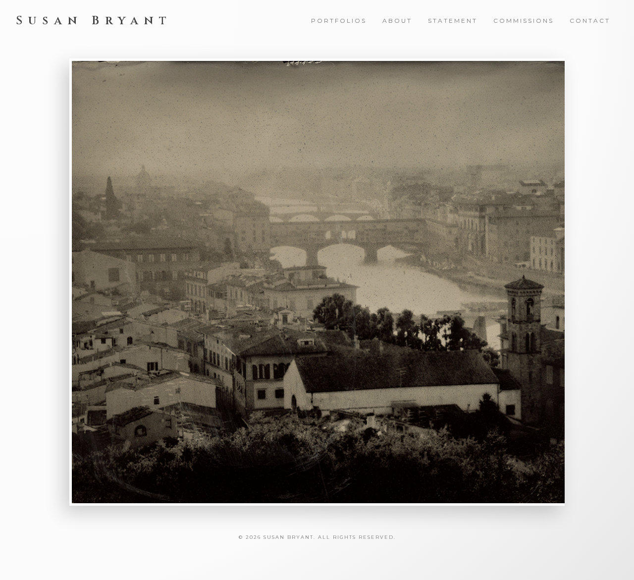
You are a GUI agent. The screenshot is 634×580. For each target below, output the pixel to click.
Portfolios (339, 20)
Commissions (523, 20)
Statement (452, 20)
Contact (590, 20)
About (397, 20)
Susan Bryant (94, 21)
